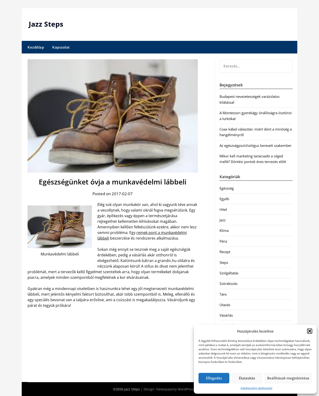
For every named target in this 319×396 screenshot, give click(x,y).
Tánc (223, 294)
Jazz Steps (46, 24)
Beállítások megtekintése (288, 378)
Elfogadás (214, 378)
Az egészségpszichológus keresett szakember (255, 145)
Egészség (227, 188)
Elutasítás (247, 378)
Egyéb (224, 198)
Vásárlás (226, 315)
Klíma (224, 230)
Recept (225, 251)
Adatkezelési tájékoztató (256, 388)
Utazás (225, 304)
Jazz (223, 220)
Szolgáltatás (229, 273)
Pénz (223, 241)
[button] (309, 331)
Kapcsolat (61, 47)
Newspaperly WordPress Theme (181, 389)
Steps (224, 262)
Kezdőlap (36, 47)
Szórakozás (228, 283)
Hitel (223, 209)
